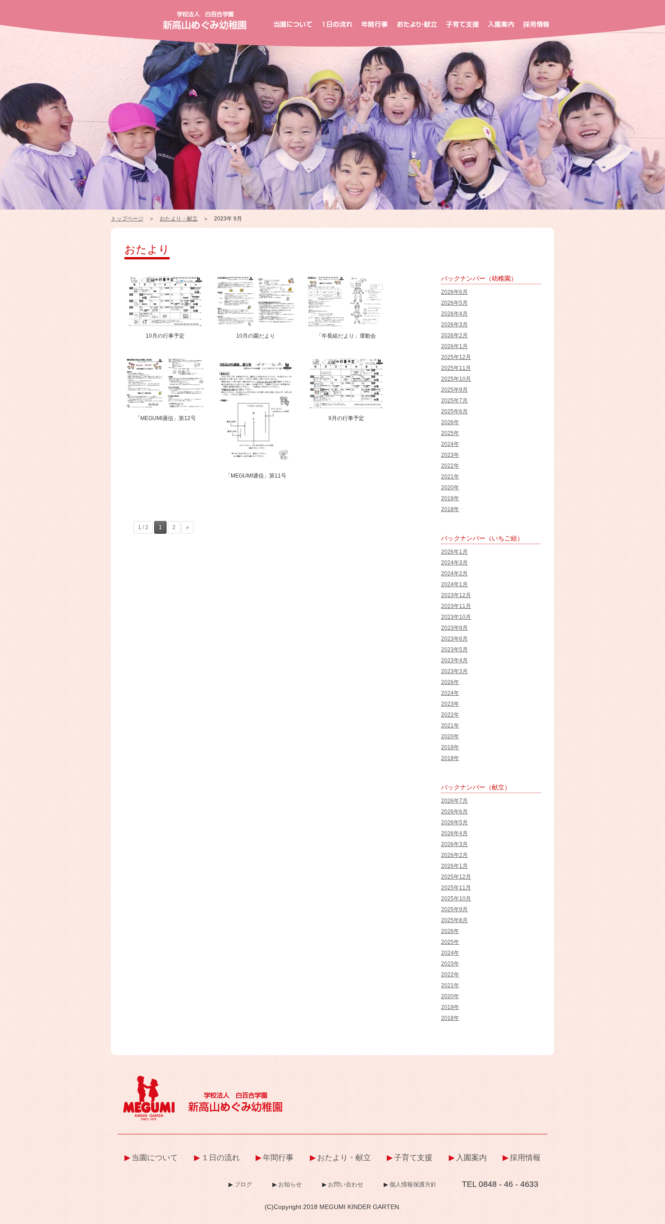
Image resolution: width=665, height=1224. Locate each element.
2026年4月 (454, 314)
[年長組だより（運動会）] (346, 278)
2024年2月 (454, 573)
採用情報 (525, 1157)
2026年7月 (454, 801)
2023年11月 (456, 606)
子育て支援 (413, 1157)
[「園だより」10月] (255, 278)
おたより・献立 (179, 218)
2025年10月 (456, 379)
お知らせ (290, 1184)
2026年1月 (454, 346)
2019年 (450, 498)
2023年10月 (456, 617)
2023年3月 (454, 671)
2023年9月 (454, 628)
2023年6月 (454, 639)
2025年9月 (454, 390)
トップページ (127, 218)
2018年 (450, 509)
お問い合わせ (345, 1184)
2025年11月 (456, 368)
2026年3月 (454, 324)
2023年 (450, 455)
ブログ (243, 1184)
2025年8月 (454, 920)
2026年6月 (454, 292)
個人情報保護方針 (413, 1184)
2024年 (450, 444)
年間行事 (278, 1157)
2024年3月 (454, 562)
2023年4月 (454, 660)
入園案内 (471, 1157)
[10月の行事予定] (165, 278)
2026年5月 (454, 303)
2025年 (450, 433)
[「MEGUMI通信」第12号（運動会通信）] (165, 360)
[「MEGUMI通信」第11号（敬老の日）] (255, 360)
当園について (155, 1157)
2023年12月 (456, 595)
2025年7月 (454, 400)
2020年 (450, 487)
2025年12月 (456, 357)
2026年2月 (454, 335)
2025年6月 (454, 411)
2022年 (450, 466)
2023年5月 (454, 649)
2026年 (450, 422)
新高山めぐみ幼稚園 (205, 20)
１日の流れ (220, 1157)
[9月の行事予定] (346, 360)
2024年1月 (454, 584)
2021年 (450, 476)
